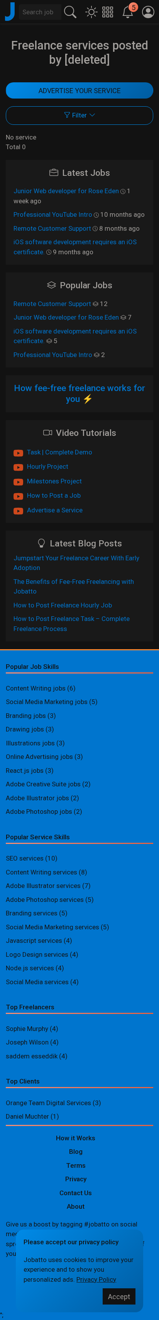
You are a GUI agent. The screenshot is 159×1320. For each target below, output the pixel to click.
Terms (76, 1165)
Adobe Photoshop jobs (39, 811)
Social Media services (37, 982)
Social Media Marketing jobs (47, 702)
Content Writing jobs (36, 688)
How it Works (75, 1138)
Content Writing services (41, 872)
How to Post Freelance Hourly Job (63, 605)
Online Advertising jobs (39, 756)
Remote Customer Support (52, 228)
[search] (70, 11)
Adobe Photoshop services (45, 899)
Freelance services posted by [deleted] (79, 52)
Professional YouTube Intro (53, 214)
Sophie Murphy (27, 1029)
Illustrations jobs (30, 743)
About (76, 1206)
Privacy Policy (96, 1279)
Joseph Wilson (27, 1042)
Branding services (32, 913)
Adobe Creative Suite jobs (43, 784)
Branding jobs (26, 716)
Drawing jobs (25, 729)
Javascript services (34, 940)
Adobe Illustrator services (43, 886)
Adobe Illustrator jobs (37, 798)
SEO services (25, 858)
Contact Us (75, 1193)
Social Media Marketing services (52, 927)
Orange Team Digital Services (49, 1103)
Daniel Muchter (27, 1116)
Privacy (75, 1179)
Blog (76, 1151)
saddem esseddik (32, 1056)
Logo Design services (37, 954)
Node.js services (30, 968)
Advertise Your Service (80, 91)
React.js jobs (25, 770)
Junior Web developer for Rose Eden (66, 191)
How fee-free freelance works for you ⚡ (79, 393)
